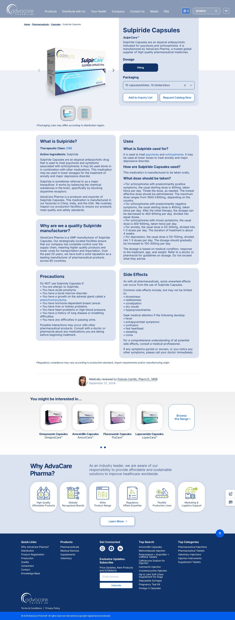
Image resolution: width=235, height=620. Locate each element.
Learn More (118, 521)
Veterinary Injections (189, 554)
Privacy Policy (52, 608)
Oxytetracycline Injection (153, 570)
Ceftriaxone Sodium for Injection (152, 561)
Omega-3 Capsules (150, 588)
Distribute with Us (74, 11)
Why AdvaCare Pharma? (35, 547)
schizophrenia (174, 154)
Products (51, 11)
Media (154, 11)
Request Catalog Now (177, 97)
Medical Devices (69, 551)
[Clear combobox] (185, 85)
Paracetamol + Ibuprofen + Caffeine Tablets (154, 555)
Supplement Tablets (189, 562)
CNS (69, 148)
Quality (25, 562)
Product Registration (32, 554)
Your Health (98, 11)
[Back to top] (220, 533)
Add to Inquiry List (140, 97)
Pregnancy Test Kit (149, 584)
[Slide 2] (105, 447)
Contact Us (137, 11)
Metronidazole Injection (152, 551)
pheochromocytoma (53, 300)
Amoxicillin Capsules (150, 547)
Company (118, 11)
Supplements (67, 554)
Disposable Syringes (150, 580)
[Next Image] (113, 70)
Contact (25, 569)
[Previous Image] (39, 70)
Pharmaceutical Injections (192, 547)
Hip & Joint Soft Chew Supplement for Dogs (151, 575)
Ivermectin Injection (150, 567)
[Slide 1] (101, 447)
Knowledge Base (30, 573)
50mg (140, 67)
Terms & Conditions (31, 608)
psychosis (152, 154)
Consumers (27, 566)
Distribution (27, 551)
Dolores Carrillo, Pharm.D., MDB (137, 379)
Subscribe (116, 585)
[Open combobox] (158, 85)
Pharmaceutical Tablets (191, 551)
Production (27, 558)
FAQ (166, 11)
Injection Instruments (189, 558)
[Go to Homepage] (19, 9)
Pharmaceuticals (69, 547)
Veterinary (66, 558)
